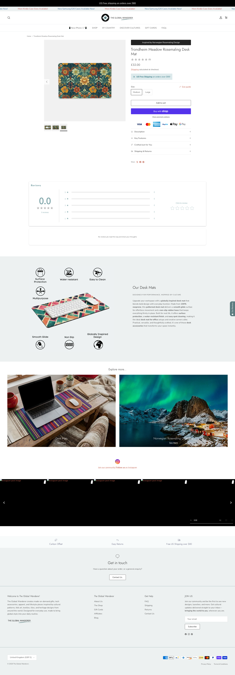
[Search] (8, 17)
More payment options (161, 117)
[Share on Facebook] (140, 162)
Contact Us (149, 613)
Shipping (135, 69)
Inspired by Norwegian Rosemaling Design (161, 42)
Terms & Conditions (221, 664)
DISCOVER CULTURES (130, 28)
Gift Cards (98, 609)
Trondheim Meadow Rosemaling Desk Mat (49, 36)
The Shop (98, 605)
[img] (139, 59)
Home (29, 36)
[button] (110, 192)
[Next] (231, 502)
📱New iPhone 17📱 (78, 28)
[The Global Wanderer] (117, 18)
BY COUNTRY (108, 28)
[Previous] (4, 502)
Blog (96, 617)
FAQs (164, 28)
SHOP (94, 28)
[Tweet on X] (137, 162)
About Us (98, 601)
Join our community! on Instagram (117, 467)
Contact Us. (117, 577)
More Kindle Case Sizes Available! (96, 8)
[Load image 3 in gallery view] (85, 80)
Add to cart (161, 103)
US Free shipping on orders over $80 (117, 3)
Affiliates (98, 613)
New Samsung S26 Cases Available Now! (52, 8)
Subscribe (192, 626)
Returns (148, 609)
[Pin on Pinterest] (143, 162)
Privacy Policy (206, 664)
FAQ (147, 601)
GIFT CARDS (151, 28)
